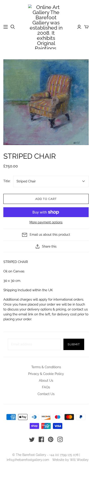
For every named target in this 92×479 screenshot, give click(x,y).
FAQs (46, 387)
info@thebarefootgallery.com (28, 460)
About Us (46, 380)
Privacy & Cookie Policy (46, 374)
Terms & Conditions (46, 367)
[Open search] (12, 27)
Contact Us (46, 394)
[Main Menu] (5, 27)
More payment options (46, 222)
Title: (6, 181)
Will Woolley (79, 460)
